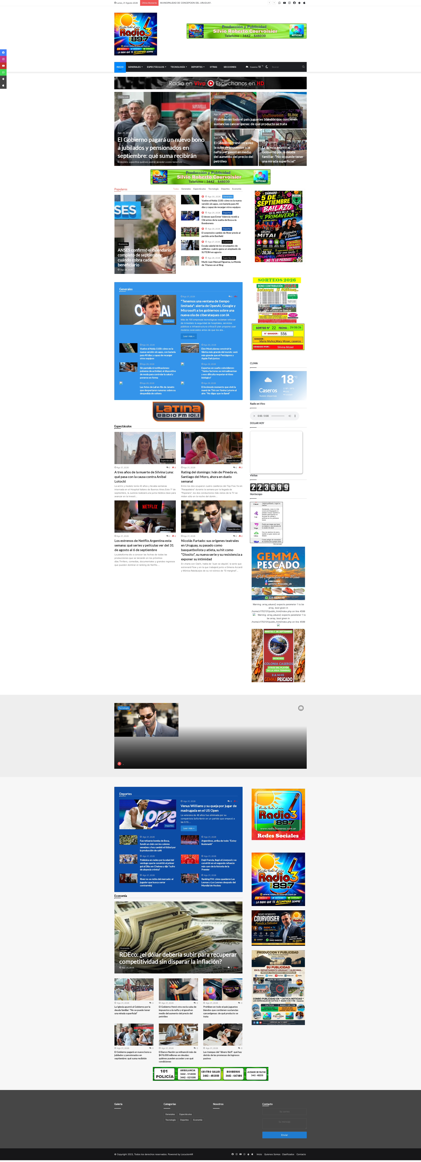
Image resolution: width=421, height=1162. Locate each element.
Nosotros (218, 1103)
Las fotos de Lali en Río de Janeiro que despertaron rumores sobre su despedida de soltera (158, 390)
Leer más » (188, 336)
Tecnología (178, 67)
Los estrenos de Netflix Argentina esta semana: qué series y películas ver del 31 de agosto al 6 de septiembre (144, 545)
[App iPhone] (3, 85)
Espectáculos (155, 67)
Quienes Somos (272, 1154)
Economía (236, 189)
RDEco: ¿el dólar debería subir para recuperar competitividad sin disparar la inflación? (204, 2)
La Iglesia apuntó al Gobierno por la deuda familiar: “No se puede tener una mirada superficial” (132, 1010)
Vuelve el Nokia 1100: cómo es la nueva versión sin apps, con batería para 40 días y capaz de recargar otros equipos (222, 203)
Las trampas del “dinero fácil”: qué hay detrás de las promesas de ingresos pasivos (222, 1055)
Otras (213, 67)
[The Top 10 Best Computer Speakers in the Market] (190, 199)
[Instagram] (3, 59)
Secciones (230, 67)
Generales (134, 67)
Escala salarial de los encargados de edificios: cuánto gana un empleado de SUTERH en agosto (221, 249)
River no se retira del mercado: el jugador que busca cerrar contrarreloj (156, 882)
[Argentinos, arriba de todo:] (190, 840)
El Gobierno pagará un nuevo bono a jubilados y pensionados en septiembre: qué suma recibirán (161, 147)
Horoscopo (277, 544)
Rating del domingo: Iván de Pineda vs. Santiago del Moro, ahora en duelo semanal (209, 476)
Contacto (267, 1103)
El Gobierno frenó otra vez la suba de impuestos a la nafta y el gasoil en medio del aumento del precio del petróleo (233, 152)
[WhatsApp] (3, 72)
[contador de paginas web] (269, 490)
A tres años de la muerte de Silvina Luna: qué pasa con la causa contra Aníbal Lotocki (143, 476)
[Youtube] (3, 65)
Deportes (196, 67)
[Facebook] (3, 52)
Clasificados (288, 1154)
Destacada (124, 97)
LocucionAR (187, 1154)
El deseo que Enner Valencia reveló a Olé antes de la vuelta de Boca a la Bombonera (220, 219)
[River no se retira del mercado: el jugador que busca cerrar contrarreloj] (128, 878)
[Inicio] (135, 34)
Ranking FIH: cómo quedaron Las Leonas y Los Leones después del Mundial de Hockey (218, 882)
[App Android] (3, 79)
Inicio (120, 67)
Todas (176, 189)
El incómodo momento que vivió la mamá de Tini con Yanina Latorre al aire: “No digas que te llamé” (219, 390)
